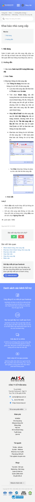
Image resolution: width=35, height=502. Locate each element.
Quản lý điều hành (17, 474)
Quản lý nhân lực (17, 471)
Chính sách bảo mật (27, 489)
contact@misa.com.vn (19, 397)
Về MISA (17, 418)
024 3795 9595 (19, 400)
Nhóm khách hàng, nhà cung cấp (14, 248)
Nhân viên (7, 258)
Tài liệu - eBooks (17, 447)
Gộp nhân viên (8, 254)
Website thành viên (16, 483)
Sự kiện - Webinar (17, 449)
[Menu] (18, 5)
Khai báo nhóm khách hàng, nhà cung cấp (17, 250)
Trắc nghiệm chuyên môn (17, 456)
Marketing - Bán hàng (17, 469)
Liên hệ (17, 434)
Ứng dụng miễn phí (17, 454)
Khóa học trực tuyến (17, 452)
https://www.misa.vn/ (19, 403)
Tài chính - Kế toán (17, 467)
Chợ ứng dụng (17, 421)
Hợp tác (17, 427)
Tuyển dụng (17, 432)
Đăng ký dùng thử (17, 423)
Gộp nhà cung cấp (9, 256)
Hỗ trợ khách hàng (17, 430)
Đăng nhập (17, 425)
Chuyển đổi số (17, 476)
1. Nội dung (8, 35)
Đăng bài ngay (12, 275)
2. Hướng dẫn (9, 39)
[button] (14, 236)
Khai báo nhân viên (9, 252)
